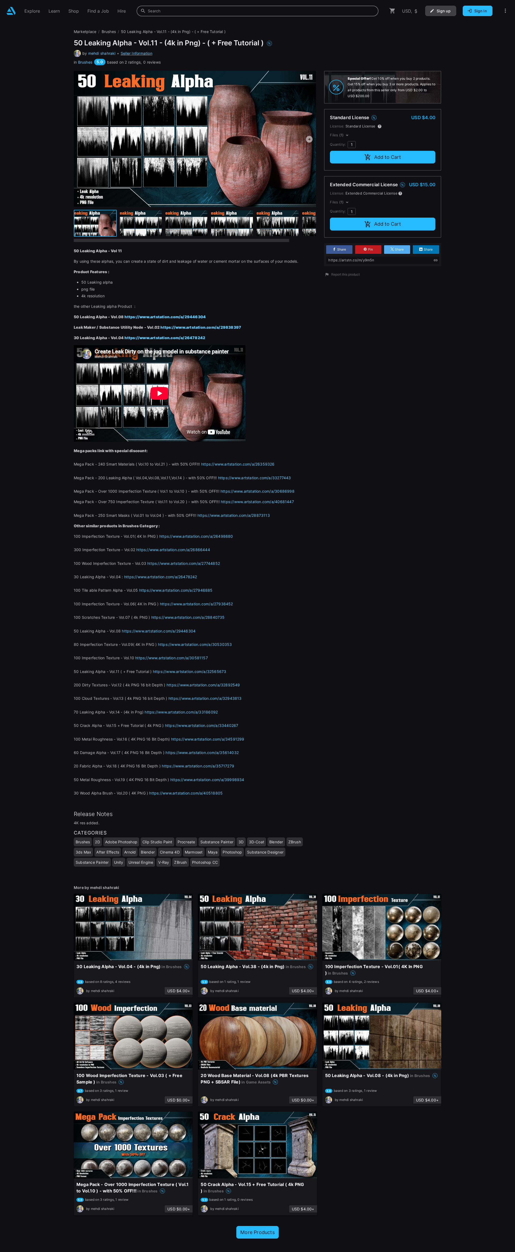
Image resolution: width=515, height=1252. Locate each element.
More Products (257, 1232)
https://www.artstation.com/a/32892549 (203, 685)
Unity (118, 862)
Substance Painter (217, 842)
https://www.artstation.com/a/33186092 (181, 712)
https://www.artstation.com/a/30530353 (195, 644)
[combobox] (257, 11)
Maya (213, 852)
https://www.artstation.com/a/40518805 (186, 793)
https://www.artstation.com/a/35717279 (198, 766)
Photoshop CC (205, 862)
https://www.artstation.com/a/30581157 (171, 658)
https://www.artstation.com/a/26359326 (238, 464)
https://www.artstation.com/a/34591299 (207, 739)
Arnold (130, 852)
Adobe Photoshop (121, 842)
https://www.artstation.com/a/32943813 (205, 698)
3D (241, 842)
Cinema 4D (170, 852)
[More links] (505, 10)
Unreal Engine (140, 862)
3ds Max (83, 852)
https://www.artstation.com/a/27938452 (196, 604)
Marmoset (194, 852)
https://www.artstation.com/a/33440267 (201, 725)
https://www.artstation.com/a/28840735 (188, 617)
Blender (276, 842)
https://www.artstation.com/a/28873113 (233, 515)
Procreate (186, 842)
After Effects (107, 852)
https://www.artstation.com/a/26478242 (164, 337)
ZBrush (294, 842)
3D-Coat (256, 842)
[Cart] (392, 10)
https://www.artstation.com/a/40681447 (257, 501)
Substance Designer (265, 852)
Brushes (85, 62)
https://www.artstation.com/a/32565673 (189, 671)
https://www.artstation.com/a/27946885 (176, 590)
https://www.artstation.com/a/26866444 (173, 549)
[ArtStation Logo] (11, 11)
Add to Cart (387, 157)
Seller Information (136, 53)
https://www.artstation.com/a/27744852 (183, 563)
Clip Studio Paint (157, 842)
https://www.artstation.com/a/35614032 (202, 752)
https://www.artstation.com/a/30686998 (257, 491)
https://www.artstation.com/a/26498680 (196, 536)
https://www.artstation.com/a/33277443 (254, 477)
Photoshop (232, 852)
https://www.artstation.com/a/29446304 (165, 316)
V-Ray (163, 862)
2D (97, 842)
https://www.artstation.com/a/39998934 (207, 779)
